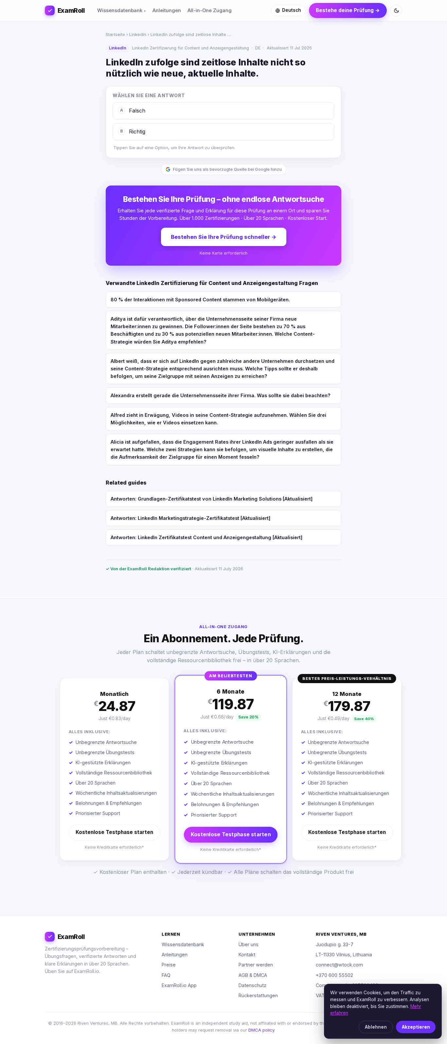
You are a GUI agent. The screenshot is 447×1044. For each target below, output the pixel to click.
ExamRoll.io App (179, 985)
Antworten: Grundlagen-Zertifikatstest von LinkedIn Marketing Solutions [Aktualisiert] (212, 499)
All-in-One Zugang (210, 10)
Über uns (249, 944)
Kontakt (247, 954)
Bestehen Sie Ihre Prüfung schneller (224, 237)
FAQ (166, 975)
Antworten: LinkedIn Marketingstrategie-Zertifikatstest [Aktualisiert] (190, 518)
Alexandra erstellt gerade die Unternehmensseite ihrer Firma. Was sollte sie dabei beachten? (221, 395)
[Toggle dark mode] (396, 10)
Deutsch (291, 10)
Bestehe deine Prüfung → (348, 10)
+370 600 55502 (334, 975)
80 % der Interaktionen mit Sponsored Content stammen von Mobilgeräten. (200, 299)
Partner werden (256, 964)
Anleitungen (166, 10)
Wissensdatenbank (119, 10)
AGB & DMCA (253, 975)
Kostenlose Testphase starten (114, 832)
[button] (114, 769)
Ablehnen (376, 1027)
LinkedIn (137, 34)
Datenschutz (252, 985)
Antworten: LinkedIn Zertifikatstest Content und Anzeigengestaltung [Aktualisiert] (206, 537)
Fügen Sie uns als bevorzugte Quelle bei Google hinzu (227, 169)
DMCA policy (261, 1030)
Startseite (115, 34)
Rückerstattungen (258, 995)
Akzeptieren (416, 1027)
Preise (169, 964)
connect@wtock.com (339, 964)
